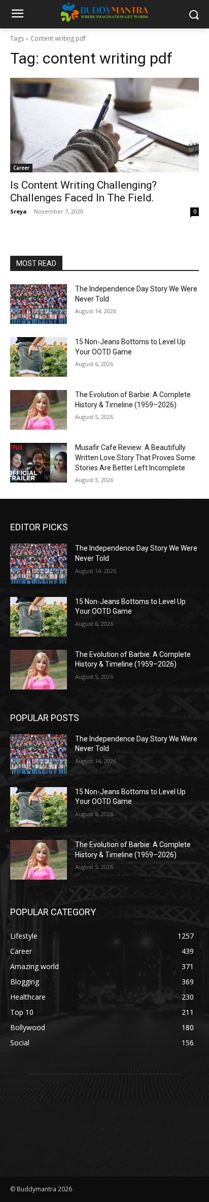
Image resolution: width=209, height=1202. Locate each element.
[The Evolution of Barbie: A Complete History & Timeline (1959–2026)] (38, 410)
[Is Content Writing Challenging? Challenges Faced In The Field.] (104, 125)
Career (21, 167)
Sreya (18, 211)
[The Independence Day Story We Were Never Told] (38, 304)
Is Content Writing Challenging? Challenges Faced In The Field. (83, 191)
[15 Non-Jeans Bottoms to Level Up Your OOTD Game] (38, 357)
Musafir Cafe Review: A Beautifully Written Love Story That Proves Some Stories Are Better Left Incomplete (135, 457)
